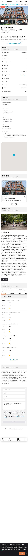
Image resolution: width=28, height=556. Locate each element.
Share (25, 440)
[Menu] (2, 1)
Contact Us (14, 422)
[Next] (25, 15)
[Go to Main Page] (8, 1)
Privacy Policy (17, 416)
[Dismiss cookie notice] (26, 553)
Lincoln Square (15, 4)
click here (3, 550)
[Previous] (2, 15)
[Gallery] (25, 21)
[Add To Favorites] (25, 197)
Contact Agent (9, 440)
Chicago (9, 4)
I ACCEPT (22, 553)
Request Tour (18, 440)
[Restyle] (2, 21)
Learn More (4, 279)
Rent (6, 4)
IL (16, 1)
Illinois (2, 4)
